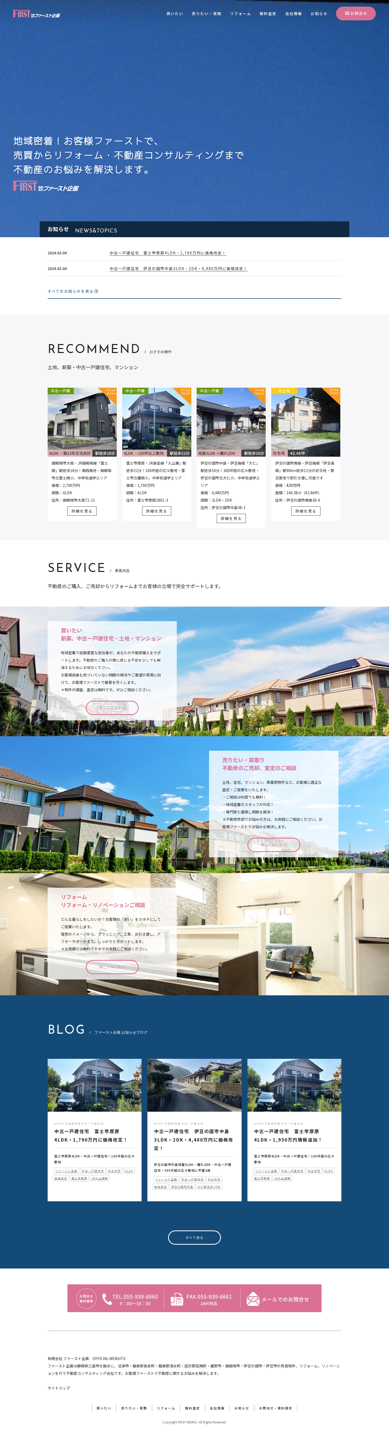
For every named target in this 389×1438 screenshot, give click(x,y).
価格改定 (61, 1178)
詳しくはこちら (112, 708)
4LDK (129, 1171)
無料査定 (268, 13)
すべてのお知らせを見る (71, 291)
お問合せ (358, 13)
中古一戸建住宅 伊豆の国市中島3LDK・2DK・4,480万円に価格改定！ (179, 268)
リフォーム (240, 13)
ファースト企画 (66, 1171)
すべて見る (195, 1237)
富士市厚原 (79, 1178)
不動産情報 (73, 1124)
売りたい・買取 (206, 13)
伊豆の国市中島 (182, 1187)
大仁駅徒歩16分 (209, 1187)
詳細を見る (82, 511)
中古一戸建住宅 (93, 1124)
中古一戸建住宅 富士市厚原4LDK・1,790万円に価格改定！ (168, 252)
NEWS (59, 1124)
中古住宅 (114, 1171)
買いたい (174, 13)
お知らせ (319, 13)
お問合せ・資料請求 (275, 1408)
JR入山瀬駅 (99, 1178)
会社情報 (293, 13)
